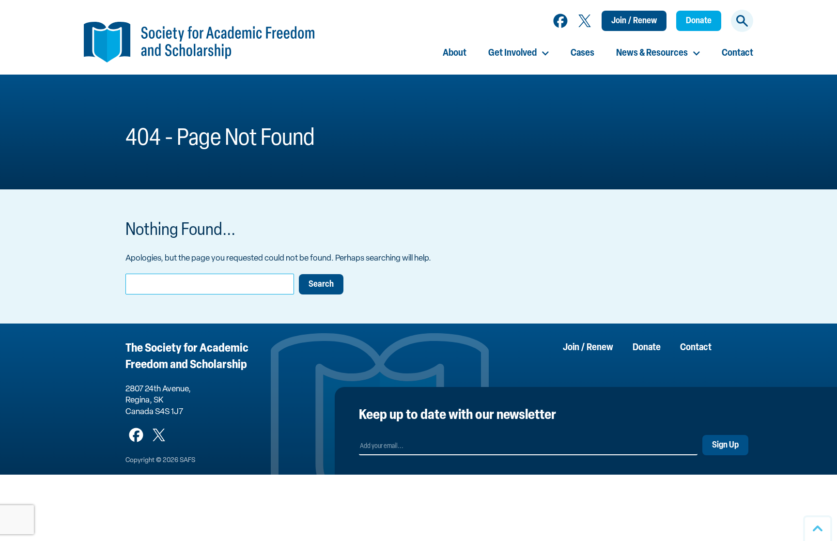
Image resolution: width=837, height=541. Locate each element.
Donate (699, 21)
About (454, 53)
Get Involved (512, 53)
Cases (582, 53)
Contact (737, 53)
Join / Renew (634, 21)
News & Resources (652, 53)
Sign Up (725, 445)
